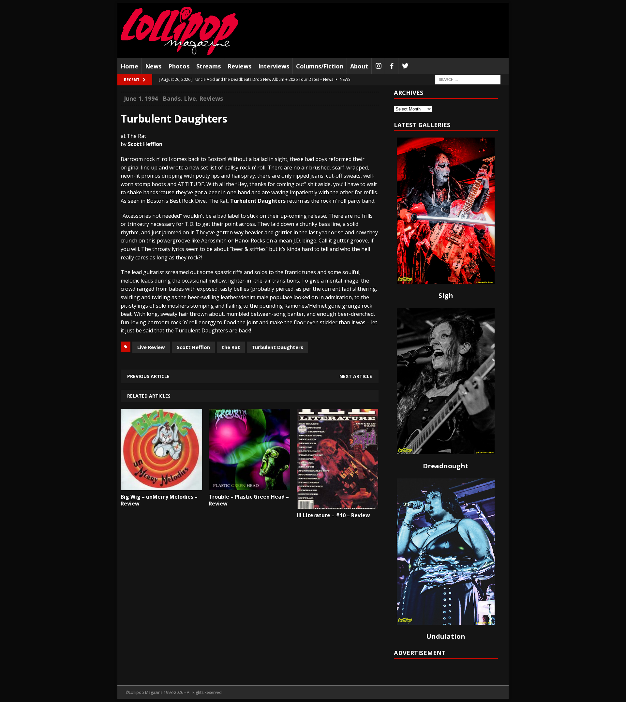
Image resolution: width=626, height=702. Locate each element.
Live (190, 98)
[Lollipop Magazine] (179, 30)
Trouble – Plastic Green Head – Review (249, 500)
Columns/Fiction (319, 66)
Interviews (273, 66)
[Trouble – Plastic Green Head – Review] (249, 486)
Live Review (151, 347)
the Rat (231, 347)
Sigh (446, 295)
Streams (208, 66)
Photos (178, 66)
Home (129, 66)
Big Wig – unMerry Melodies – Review (159, 500)
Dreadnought (446, 465)
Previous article (148, 376)
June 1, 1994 (141, 98)
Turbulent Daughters (277, 347)
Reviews (239, 66)
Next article (355, 376)
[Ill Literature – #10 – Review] (337, 504)
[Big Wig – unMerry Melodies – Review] (161, 486)
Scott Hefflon (193, 347)
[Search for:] (467, 79)
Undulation (445, 636)
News (153, 66)
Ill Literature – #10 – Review (333, 515)
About (359, 66)
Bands (172, 98)
